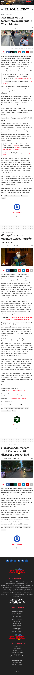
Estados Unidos (9, 232)
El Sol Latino (24, 195)
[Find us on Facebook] (7, 561)
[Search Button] (32, 9)
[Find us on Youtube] (19, 561)
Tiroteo (4, 530)
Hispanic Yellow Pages (17, 652)
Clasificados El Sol (17, 650)
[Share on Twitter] (11, 52)
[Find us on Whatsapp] (26, 561)
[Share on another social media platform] (31, 52)
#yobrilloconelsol (15, 195)
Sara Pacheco (5, 28)
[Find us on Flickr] (22, 561)
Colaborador (5, 245)
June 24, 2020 (15, 28)
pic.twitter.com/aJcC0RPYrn (11, 150)
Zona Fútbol (17, 654)
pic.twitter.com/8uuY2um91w (22, 78)
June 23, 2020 (14, 245)
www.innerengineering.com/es (17, 398)
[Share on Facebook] (8, 52)
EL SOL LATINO (17, 9)
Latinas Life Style (17, 648)
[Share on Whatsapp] (15, 52)
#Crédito (17, 148)
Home (2, 14)
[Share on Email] (19, 52)
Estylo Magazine (17, 647)
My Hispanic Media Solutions (17, 656)
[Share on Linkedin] (23, 52)
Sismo (3, 198)
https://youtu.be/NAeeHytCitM (16, 390)
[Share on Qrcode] (27, 52)
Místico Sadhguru (6, 410)
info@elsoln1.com (17, 628)
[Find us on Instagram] (11, 561)
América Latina (9, 14)
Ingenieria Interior (19, 408)
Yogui (13, 410)
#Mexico (7, 195)
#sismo (16, 146)
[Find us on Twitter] (15, 561)
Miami (26, 408)
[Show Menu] (2, 9)
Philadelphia (17, 444)
